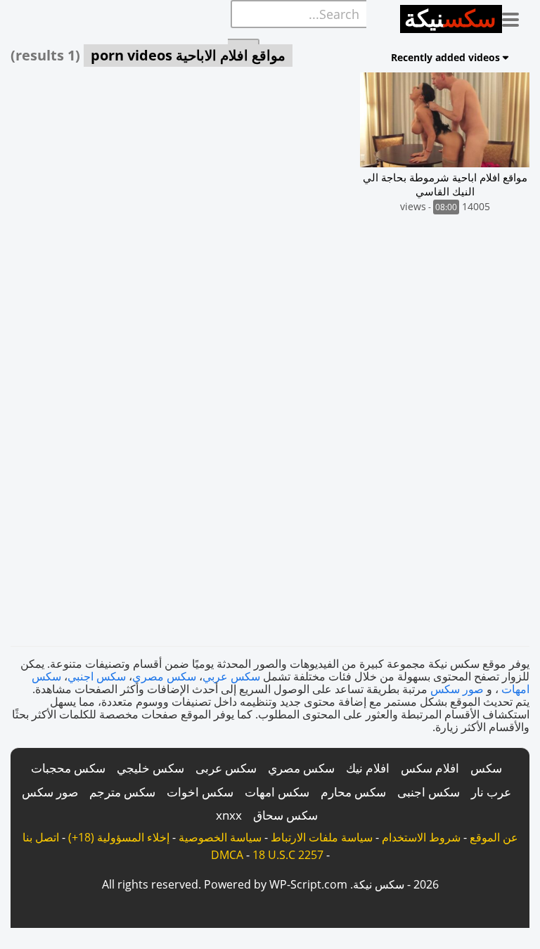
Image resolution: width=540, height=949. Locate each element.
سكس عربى (226, 768)
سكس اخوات (200, 792)
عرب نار (491, 792)
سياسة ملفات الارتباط (322, 837)
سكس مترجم (122, 792)
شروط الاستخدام (421, 837)
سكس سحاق (285, 815)
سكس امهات (277, 792)
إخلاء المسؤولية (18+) (118, 837)
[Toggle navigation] (515, 17)
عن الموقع (494, 837)
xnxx (229, 815)
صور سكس (457, 689)
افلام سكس (430, 768)
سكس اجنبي (97, 676)
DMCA (227, 855)
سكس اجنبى (428, 792)
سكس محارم (353, 792)
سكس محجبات (68, 768)
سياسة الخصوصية (220, 837)
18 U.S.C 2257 (287, 855)
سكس (486, 768)
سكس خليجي (150, 768)
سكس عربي (231, 676)
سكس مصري (164, 676)
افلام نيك (368, 768)
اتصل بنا (40, 837)
